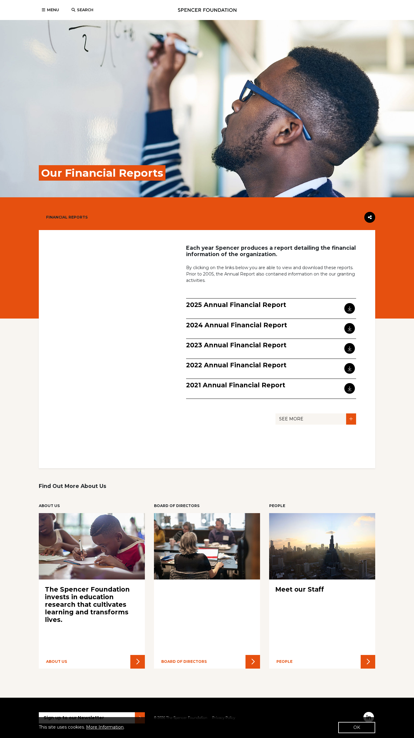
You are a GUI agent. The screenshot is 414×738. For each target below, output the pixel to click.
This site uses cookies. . (82, 727)
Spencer (207, 10)
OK (356, 727)
